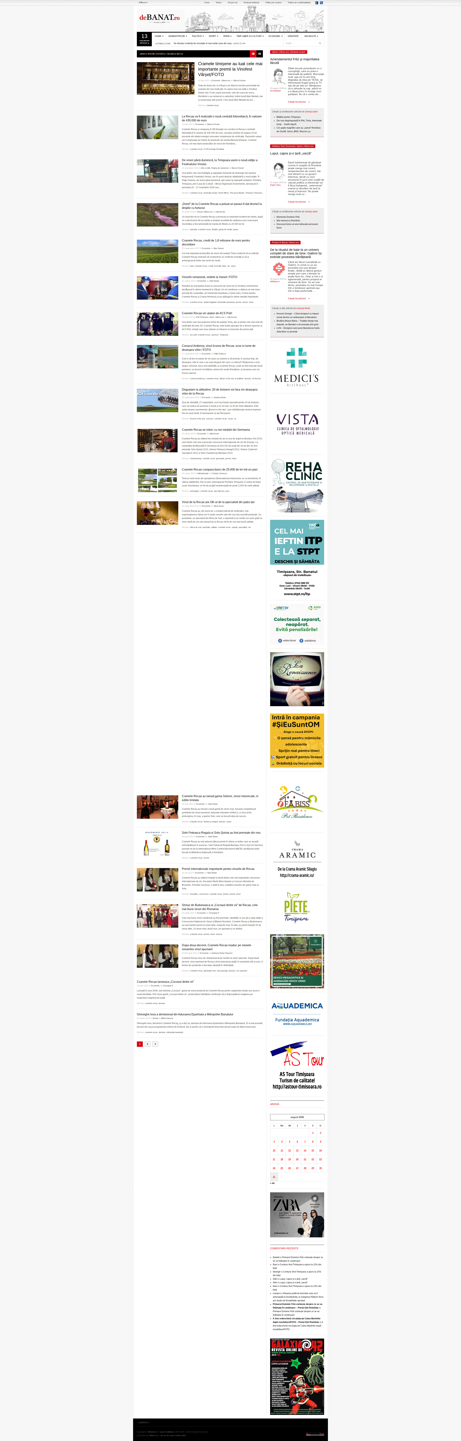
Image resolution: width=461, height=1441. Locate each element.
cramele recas (212, 105)
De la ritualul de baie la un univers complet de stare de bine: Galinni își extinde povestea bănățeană (296, 253)
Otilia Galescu (220, 354)
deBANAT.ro (230, 19)
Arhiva (218, 2)
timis (224, 266)
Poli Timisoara (202, 317)
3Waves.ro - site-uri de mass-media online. (167, 1435)
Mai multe (310, 36)
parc (228, 491)
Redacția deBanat (251, 2)
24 (274, 1168)
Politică (197, 36)
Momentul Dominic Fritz (288, 217)
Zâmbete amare (297, 52)
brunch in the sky (197, 419)
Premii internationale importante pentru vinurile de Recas (218, 868)
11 (282, 1150)
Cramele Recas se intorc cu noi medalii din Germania (216, 429)
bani (192, 266)
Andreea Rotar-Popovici (222, 953)
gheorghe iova (210, 971)
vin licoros (256, 378)
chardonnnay (195, 458)
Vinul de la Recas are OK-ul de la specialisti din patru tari (218, 502)
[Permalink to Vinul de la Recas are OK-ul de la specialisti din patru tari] (157, 513)
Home (207, 2)
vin (228, 266)
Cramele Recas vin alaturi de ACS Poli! (207, 313)
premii (238, 302)
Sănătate (293, 36)
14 (305, 1150)
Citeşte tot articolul (297, 102)
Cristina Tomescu (219, 473)
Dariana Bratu (220, 397)
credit (210, 266)
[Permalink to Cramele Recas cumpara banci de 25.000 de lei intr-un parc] (157, 480)
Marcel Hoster (239, 80)
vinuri (233, 266)
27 (297, 1168)
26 (289, 1168)
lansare (248, 378)
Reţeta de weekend (219, 168)
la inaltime (239, 378)
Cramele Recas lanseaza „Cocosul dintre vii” (165, 981)
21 (305, 1159)
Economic (275, 36)
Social (199, 212)
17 (274, 1159)
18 (282, 1159)
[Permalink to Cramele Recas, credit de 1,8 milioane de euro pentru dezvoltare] (157, 251)
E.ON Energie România (214, 149)
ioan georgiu (222, 971)
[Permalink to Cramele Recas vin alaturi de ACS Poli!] (157, 324)
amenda (193, 229)
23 (320, 1159)
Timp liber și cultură (249, 36)
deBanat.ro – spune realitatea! (161, 1432)
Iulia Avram (220, 212)
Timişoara (224, 335)
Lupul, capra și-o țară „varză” (291, 153)
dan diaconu (219, 491)
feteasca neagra (211, 822)
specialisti (243, 527)
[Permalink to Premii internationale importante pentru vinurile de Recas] (157, 879)
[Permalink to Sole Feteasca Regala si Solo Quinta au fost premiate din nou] (157, 843)
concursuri (203, 894)
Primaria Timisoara (254, 193)
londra (226, 894)
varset (245, 302)
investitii (217, 266)
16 (320, 1150)
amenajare (194, 491)
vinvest (219, 934)
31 (274, 1177)
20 (297, 1159)
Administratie (203, 473)
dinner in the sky (227, 378)
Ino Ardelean (275, 91)
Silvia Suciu (219, 506)
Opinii (226, 36)
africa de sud (195, 527)
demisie (162, 1032)
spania (235, 527)
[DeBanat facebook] (317, 4)
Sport (212, 36)
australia (206, 527)
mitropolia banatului (174, 1032)
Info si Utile (205, 168)
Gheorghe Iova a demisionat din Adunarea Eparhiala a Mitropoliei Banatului (185, 1014)
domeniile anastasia (226, 302)
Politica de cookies (273, 2)
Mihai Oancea (167, 1018)
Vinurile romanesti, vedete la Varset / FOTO (209, 277)
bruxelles (194, 894)
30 (320, 1168)
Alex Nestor (219, 248)
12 (289, 1150)
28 (305, 1168)
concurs (209, 419)
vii (235, 419)
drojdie (215, 229)
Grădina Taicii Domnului (284, 146)
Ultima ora (225, 80)
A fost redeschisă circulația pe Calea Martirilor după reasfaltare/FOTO (298, 1326)
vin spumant (241, 971)
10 (274, 1150)
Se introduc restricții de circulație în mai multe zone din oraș (203, 43)
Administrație (176, 36)
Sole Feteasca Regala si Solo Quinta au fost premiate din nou (221, 832)
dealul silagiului (210, 302)
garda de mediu (225, 229)
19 (289, 1159)
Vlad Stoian (214, 281)
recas (230, 419)
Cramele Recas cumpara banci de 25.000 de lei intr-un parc (220, 469)
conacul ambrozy (197, 378)
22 (313, 1159)
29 (313, 1168)
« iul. (272, 1183)
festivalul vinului (210, 193)
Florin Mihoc (223, 193)
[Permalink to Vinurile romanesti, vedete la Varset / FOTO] (157, 288)
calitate (214, 527)
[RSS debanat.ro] (322, 4)
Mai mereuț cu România (288, 220)
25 (282, 1168)
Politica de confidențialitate (299, 2)
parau (235, 229)
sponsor (214, 335)
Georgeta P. (214, 913)
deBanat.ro (275, 281)
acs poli (193, 335)
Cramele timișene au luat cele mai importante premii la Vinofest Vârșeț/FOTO (230, 69)
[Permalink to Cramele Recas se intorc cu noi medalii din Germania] (157, 440)
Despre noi (232, 2)
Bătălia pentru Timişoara (289, 117)
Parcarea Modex (237, 193)
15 (313, 1150)
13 (297, 1150)
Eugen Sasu (275, 185)
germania (220, 458)
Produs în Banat (280, 242)
